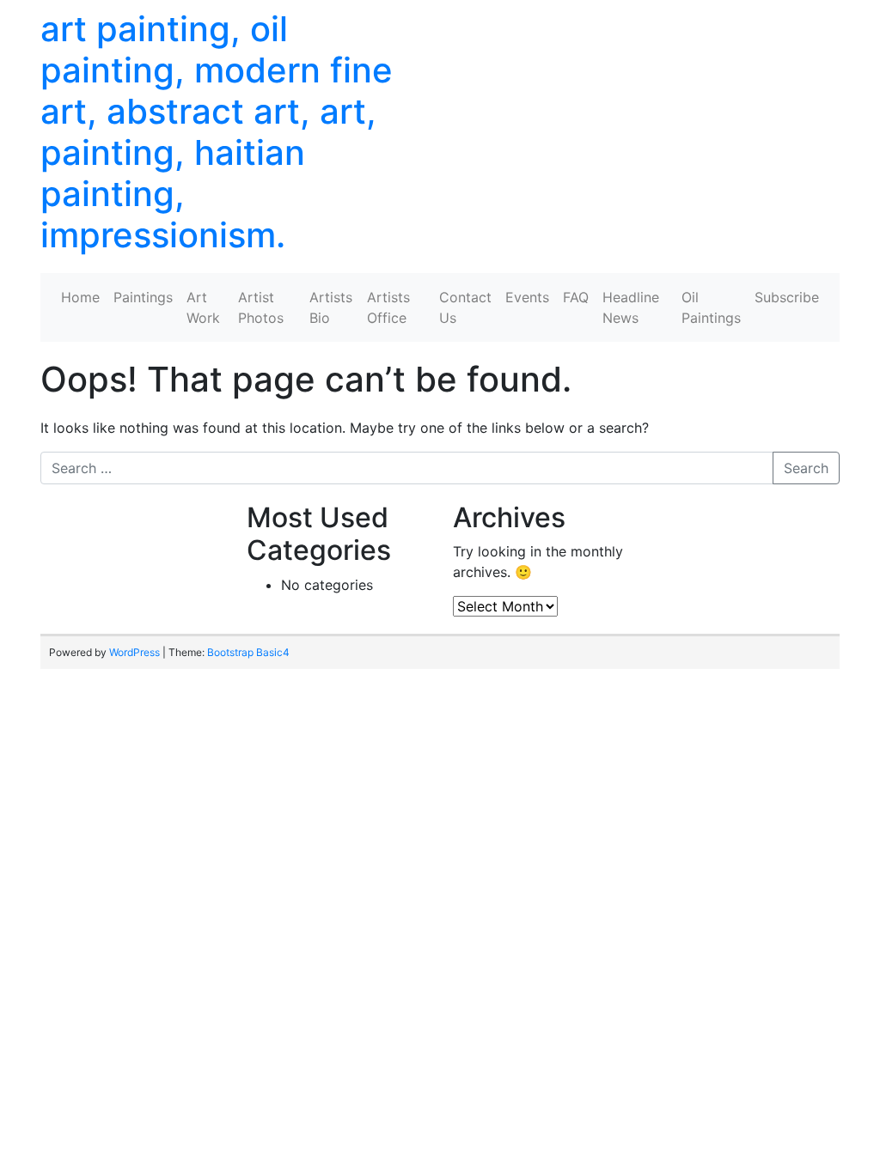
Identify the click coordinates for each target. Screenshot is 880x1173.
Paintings (143, 297)
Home (80, 297)
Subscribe (787, 297)
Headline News (630, 307)
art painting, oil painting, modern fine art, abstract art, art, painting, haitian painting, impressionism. (216, 132)
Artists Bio (330, 307)
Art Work (203, 307)
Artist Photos (261, 307)
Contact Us (465, 307)
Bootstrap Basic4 (248, 652)
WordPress (134, 652)
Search (806, 468)
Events (527, 297)
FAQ (576, 297)
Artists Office (388, 307)
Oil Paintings (711, 307)
